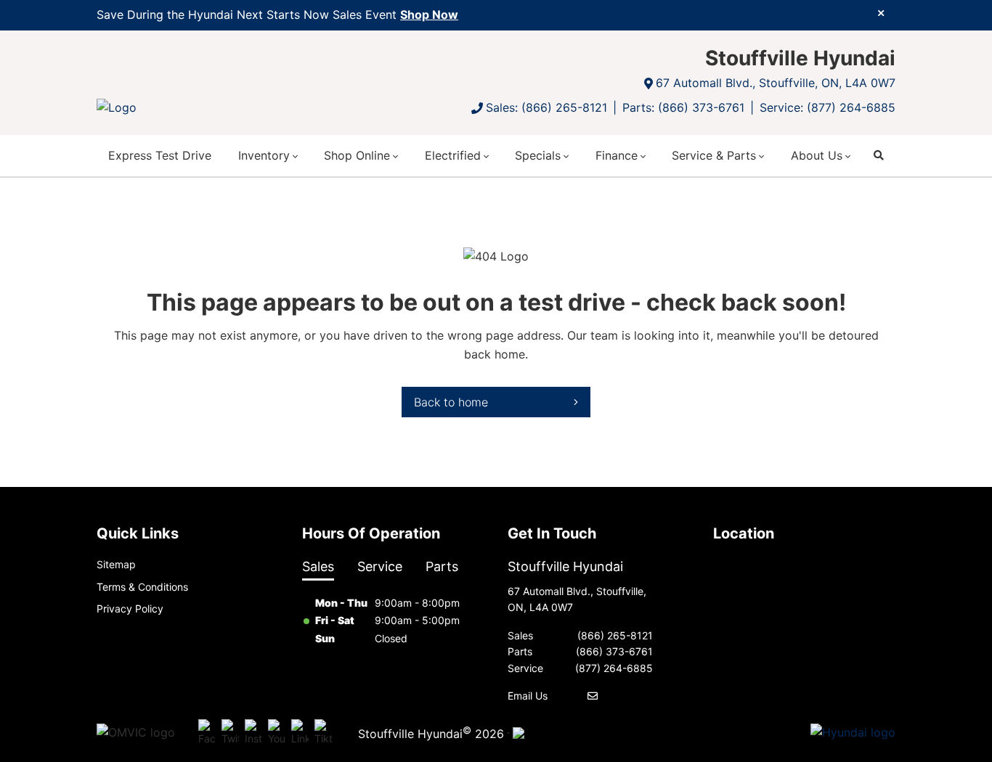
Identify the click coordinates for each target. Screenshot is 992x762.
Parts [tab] (442, 566)
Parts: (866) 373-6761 (683, 107)
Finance (616, 155)
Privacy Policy (130, 608)
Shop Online (357, 155)
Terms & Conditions (142, 587)
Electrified (453, 155)
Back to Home (451, 402)
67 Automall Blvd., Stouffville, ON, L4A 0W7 (775, 82)
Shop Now (429, 14)
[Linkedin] (300, 733)
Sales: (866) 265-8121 (546, 107)
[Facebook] (207, 733)
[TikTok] (323, 733)
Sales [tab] (318, 566)
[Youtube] (276, 733)
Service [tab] (379, 566)
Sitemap (116, 564)
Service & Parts (714, 155)
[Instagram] (253, 733)
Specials (538, 155)
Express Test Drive (159, 155)
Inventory (264, 155)
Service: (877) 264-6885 (827, 107)
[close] (880, 12)
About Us (816, 155)
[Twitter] (230, 733)
